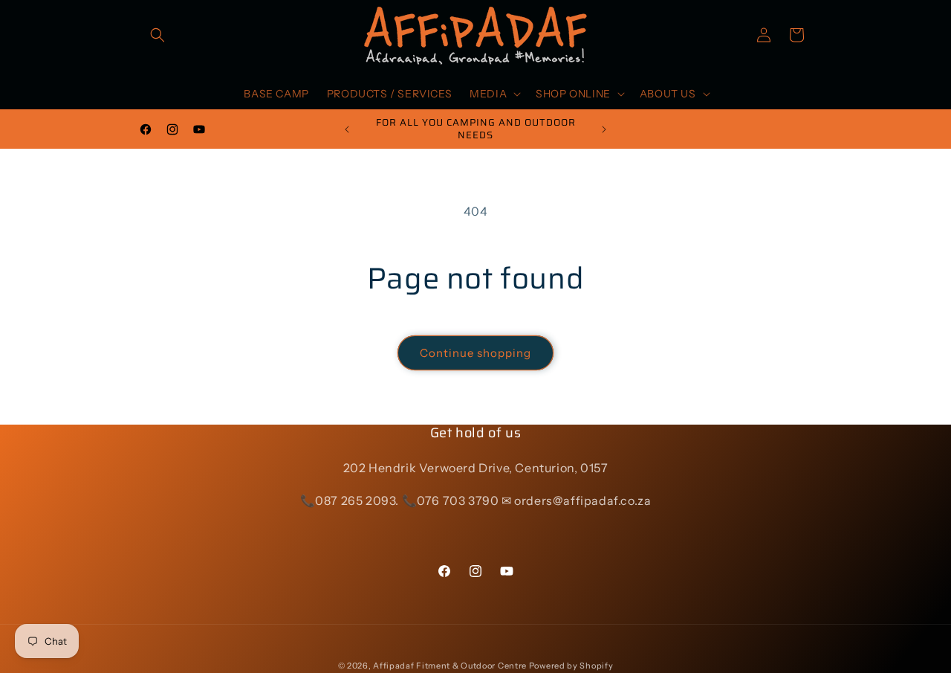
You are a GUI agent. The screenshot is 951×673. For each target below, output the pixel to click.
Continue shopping (475, 353)
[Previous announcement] (347, 129)
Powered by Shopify (571, 665)
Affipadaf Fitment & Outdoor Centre (450, 665)
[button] (157, 35)
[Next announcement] (604, 129)
